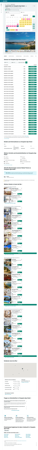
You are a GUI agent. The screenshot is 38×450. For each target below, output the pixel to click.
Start (5, 4)
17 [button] (25, 22)
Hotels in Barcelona (28, 437)
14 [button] (14, 22)
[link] (10, 203)
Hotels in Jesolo (6, 435)
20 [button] (12, 24)
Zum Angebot (19, 194)
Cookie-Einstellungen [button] (6, 138)
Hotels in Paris (17, 435)
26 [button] (10, 26)
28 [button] (14, 26)
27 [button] (12, 26)
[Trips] (1, 10)
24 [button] (25, 24)
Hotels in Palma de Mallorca (18, 437)
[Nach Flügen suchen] (1, 3)
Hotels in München (28, 434)
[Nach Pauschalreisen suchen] (1, 8)
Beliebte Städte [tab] (6, 430)
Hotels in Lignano (6, 434)
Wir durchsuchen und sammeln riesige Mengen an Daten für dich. (13, 444)
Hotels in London (17, 436)
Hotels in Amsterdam (17, 434)
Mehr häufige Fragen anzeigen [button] (15, 410)
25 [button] (27, 24)
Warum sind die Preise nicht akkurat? (9, 445)
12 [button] (10, 22)
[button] (1, 1)
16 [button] (17, 22)
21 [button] (14, 24)
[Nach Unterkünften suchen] (1, 5)
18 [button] (27, 22)
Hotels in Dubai (28, 436)
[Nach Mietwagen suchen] (1, 6)
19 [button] (10, 24)
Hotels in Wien (6, 436)
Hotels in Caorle (6, 437)
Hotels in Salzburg (28, 435)
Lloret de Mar (8, 4)
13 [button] (12, 22)
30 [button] (17, 26)
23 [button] (17, 24)
